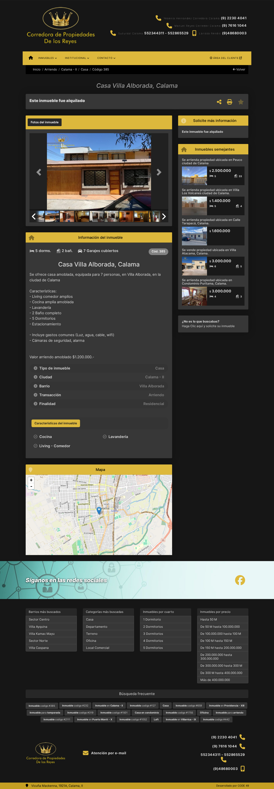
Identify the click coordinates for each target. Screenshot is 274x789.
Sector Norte (38, 641)
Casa (84, 69)
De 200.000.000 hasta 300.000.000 (216, 656)
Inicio (36, 69)
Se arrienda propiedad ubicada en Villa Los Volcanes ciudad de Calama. (210, 191)
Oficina (91, 641)
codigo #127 (143, 705)
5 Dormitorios (153, 648)
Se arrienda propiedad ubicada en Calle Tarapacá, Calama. (211, 221)
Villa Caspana (39, 648)
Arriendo (51, 69)
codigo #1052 (133, 719)
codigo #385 (42, 705)
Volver (240, 69)
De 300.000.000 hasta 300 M (221, 666)
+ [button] (31, 480)
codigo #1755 (179, 712)
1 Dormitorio (152, 619)
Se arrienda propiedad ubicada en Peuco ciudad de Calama (212, 161)
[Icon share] (240, 580)
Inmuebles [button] (46, 57)
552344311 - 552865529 (166, 33)
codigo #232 (75, 705)
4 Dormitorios (153, 641)
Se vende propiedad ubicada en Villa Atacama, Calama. (209, 251)
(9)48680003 (234, 33)
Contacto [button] (105, 57)
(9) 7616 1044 (234, 25)
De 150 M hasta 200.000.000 (221, 648)
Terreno (91, 634)
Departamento (96, 627)
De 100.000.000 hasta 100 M (220, 634)
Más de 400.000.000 (215, 680)
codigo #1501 (114, 712)
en (109, 705)
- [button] (31, 486)
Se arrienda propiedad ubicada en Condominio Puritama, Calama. (207, 281)
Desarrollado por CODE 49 (232, 785)
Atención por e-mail (108, 753)
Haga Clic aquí (192, 326)
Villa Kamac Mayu (42, 634)
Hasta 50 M (208, 619)
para (45, 712)
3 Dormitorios (153, 634)
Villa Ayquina (38, 627)
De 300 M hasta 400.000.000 (221, 673)
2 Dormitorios (153, 627)
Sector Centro (39, 619)
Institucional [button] (75, 57)
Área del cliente (225, 57)
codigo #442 (216, 719)
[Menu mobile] (31, 58)
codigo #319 (80, 712)
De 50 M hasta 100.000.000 (220, 627)
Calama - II (69, 69)
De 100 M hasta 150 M (216, 641)
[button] (39, 172)
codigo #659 (189, 705)
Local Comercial (97, 648)
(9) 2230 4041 (234, 18)
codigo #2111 (57, 719)
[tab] (45, 122)
